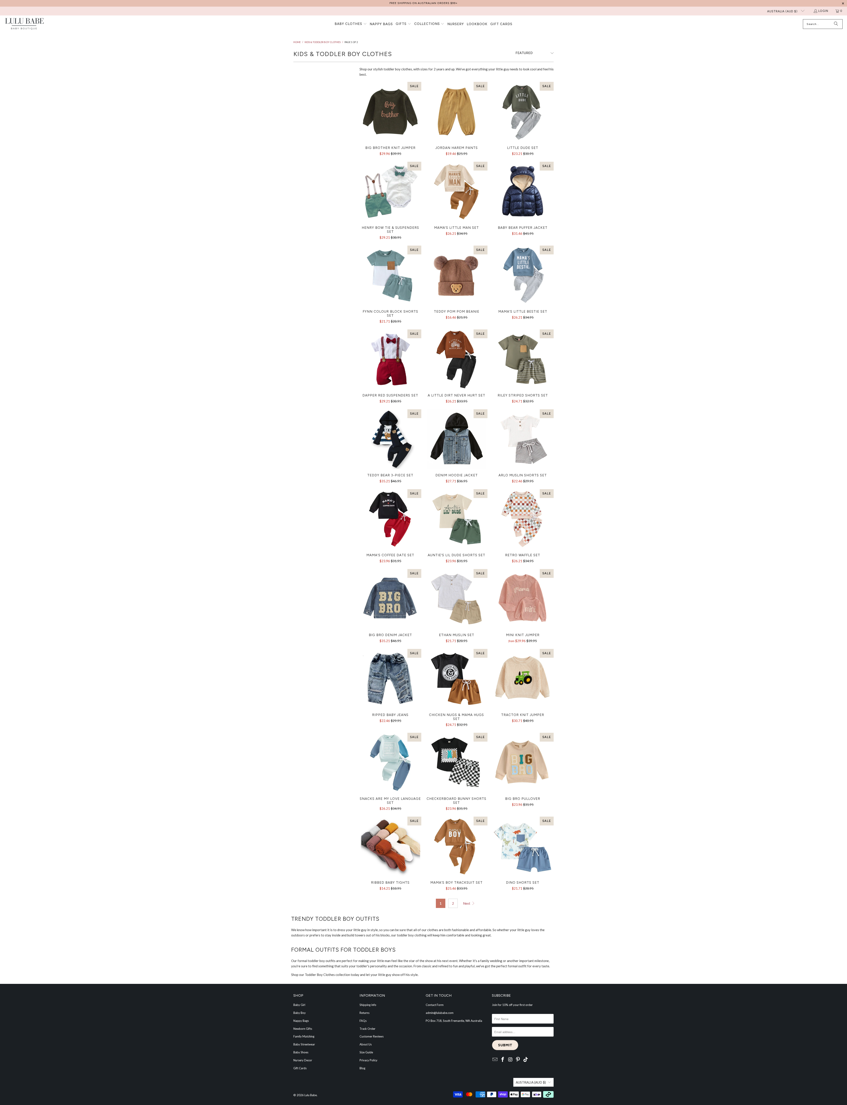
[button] (351, 24)
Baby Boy (299, 1013)
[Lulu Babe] (24, 24)
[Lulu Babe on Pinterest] (518, 1059)
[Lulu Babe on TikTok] (526, 1059)
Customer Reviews (372, 1036)
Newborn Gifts (302, 1028)
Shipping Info (368, 1005)
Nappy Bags (301, 1020)
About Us (366, 1044)
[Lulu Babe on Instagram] (510, 1059)
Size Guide (366, 1052)
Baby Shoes (300, 1052)
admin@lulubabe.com (439, 1013)
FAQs (363, 1020)
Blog (362, 1068)
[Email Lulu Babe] (495, 1059)
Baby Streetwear (304, 1044)
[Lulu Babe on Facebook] (503, 1059)
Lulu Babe (310, 1095)
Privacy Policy (368, 1060)
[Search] (836, 24)
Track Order (367, 1028)
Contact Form (435, 1005)
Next (467, 903)
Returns (364, 1013)
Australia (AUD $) (782, 11)
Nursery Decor (302, 1060)
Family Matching (303, 1036)
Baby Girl (299, 1005)
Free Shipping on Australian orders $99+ (423, 3)
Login (823, 11)
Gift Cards (300, 1068)
